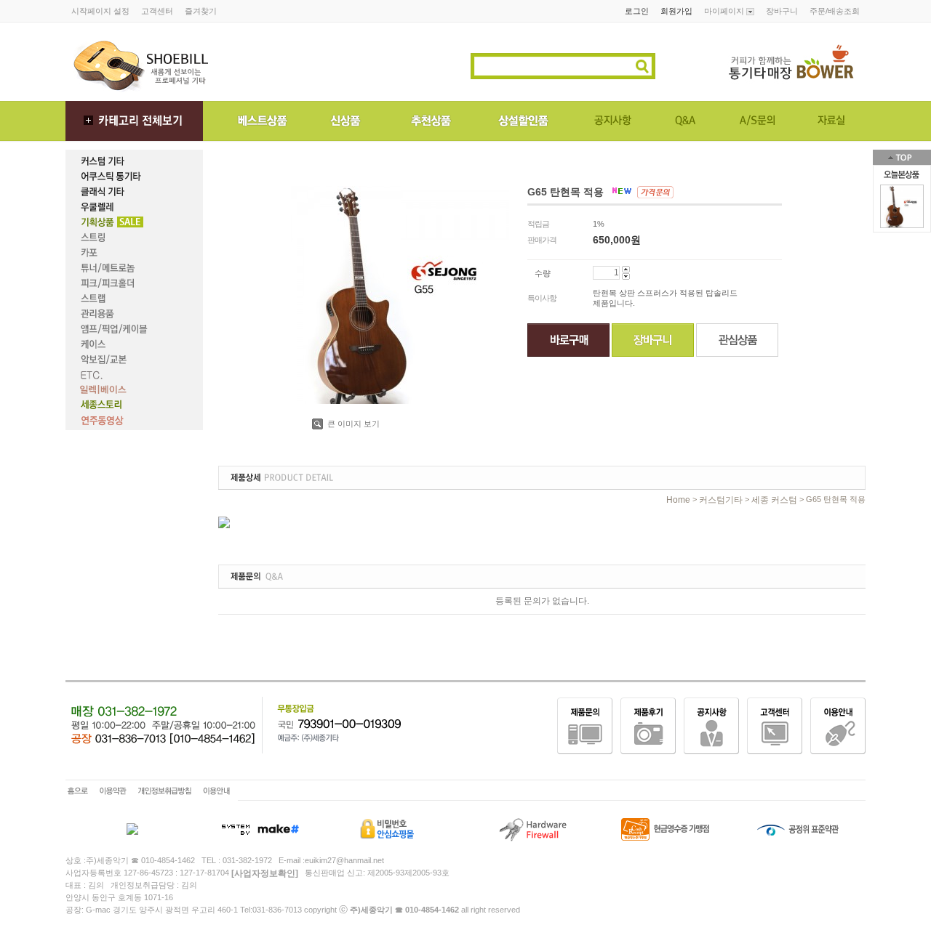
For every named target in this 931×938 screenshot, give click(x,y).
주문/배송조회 (835, 11)
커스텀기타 (721, 500)
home (678, 500)
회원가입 (676, 11)
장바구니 (782, 11)
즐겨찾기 (201, 11)
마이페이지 (725, 11)
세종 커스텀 (774, 500)
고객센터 (157, 11)
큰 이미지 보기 (352, 423)
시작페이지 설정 (100, 11)
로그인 (637, 11)
